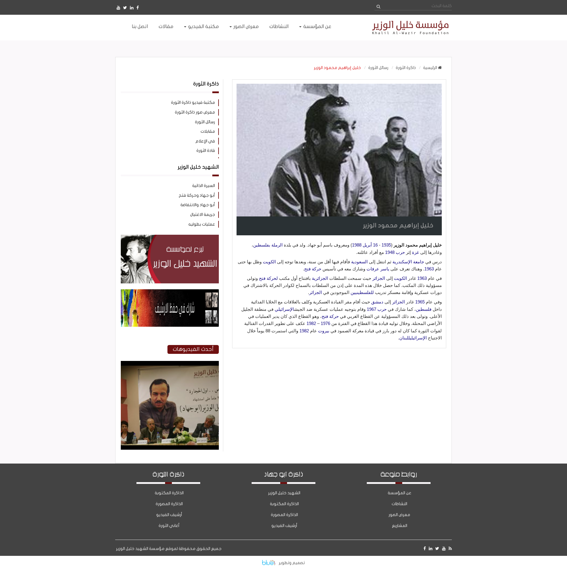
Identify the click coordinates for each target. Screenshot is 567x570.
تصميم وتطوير (292, 563)
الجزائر (378, 278)
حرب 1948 (395, 252)
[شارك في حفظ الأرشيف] (170, 308)
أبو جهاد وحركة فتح (197, 195)
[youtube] (118, 8)
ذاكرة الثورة (406, 67)
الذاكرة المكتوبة (284, 504)
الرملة (277, 244)
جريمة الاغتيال (202, 214)
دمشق (377, 301)
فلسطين (423, 309)
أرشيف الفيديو (284, 525)
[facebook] (137, 8)
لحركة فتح (268, 278)
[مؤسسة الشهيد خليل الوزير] (399, 27)
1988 (356, 244)
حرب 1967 (377, 309)
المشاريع (399, 525)
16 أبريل (370, 244)
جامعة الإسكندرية (408, 261)
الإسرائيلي (284, 309)
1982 (311, 323)
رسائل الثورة (378, 67)
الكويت (269, 261)
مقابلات (208, 131)
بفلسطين (261, 244)
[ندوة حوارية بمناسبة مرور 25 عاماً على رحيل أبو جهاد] (170, 448)
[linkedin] (131, 8)
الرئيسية (430, 67)
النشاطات (399, 504)
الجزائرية (320, 278)
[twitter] (125, 8)
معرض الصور (399, 514)
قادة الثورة (205, 150)
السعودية (359, 261)
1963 (429, 268)
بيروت (323, 330)
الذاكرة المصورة (284, 514)
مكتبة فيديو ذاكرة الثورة (193, 102)
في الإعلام (205, 141)
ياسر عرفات (377, 268)
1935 (386, 244)
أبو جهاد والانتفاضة (197, 205)
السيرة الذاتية (203, 185)
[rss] (450, 548)
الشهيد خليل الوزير (284, 493)
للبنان (404, 337)
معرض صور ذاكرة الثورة (195, 112)
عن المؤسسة (399, 493)
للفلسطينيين (362, 292)
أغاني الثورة (169, 525)
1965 (420, 301)
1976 (325, 323)
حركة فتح (312, 268)
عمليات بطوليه (201, 224)
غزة (415, 252)
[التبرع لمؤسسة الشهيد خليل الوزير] (170, 259)
